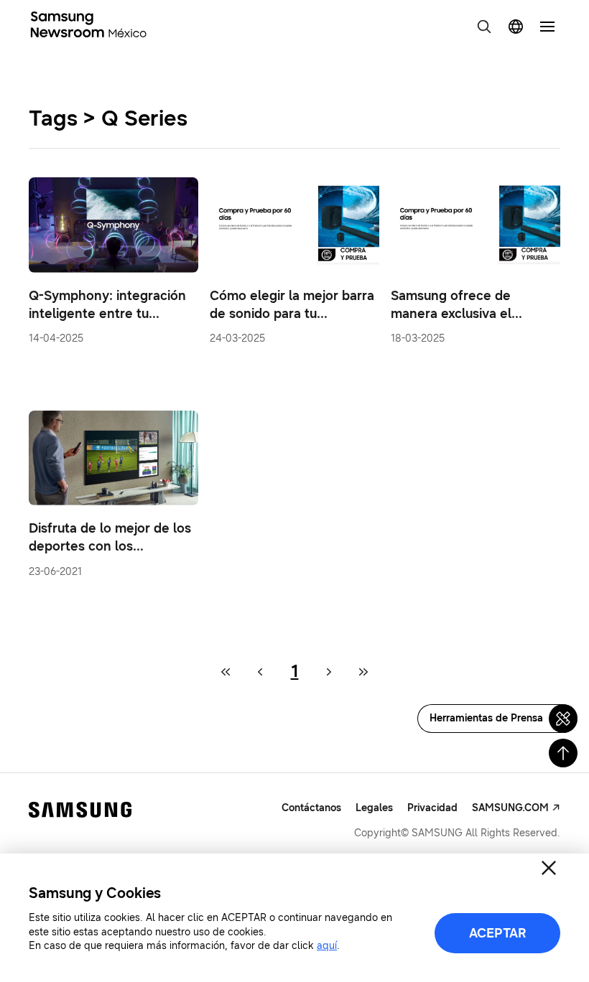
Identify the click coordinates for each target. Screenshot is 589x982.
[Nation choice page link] (516, 26)
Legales (374, 808)
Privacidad (432, 808)
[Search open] (484, 26)
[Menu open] (547, 26)
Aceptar (498, 933)
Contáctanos (311, 808)
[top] (563, 753)
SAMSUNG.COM (510, 808)
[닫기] (548, 867)
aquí (327, 946)
